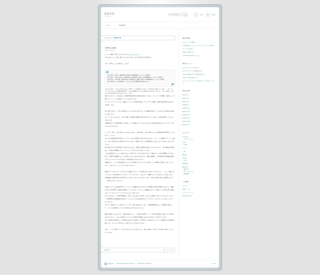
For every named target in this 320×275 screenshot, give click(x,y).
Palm (185, 160)
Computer (185, 137)
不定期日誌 (122, 25)
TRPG (108, 250)
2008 (187, 108)
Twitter (214, 15)
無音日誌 (199, 74)
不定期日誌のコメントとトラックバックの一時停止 (198, 45)
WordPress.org (187, 195)
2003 (187, 124)
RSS (201, 15)
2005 (187, 118)
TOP (214, 263)
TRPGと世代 (110, 48)
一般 (183, 151)
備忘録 (184, 154)
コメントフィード (187, 192)
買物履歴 (186, 173)
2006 (187, 115)
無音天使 (109, 13)
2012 (186, 95)
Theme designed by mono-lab (125, 263)
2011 (186, 98)
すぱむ (184, 77)
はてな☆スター (187, 67)
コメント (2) (169, 250)
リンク (184, 148)
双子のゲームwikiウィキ (205, 81)
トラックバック (134, 54)
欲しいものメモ (188, 171)
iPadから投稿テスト (188, 52)
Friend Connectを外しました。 (191, 55)
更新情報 (185, 163)
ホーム (108, 25)
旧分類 (184, 158)
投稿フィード (186, 189)
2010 (186, 101)
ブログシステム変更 (188, 42)
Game (184, 142)
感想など (186, 169)
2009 (186, 105)
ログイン (185, 186)
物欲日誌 (185, 167)
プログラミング (188, 139)
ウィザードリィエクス (189, 81)
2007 (187, 111)
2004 (187, 121)
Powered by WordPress (144, 263)
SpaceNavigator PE (188, 74)
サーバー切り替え (187, 49)
